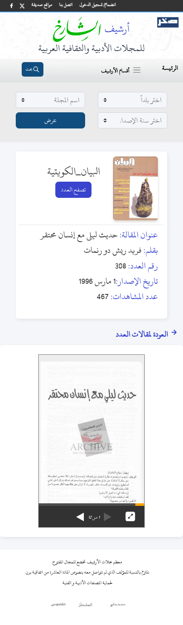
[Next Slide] (80, 514)
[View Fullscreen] (130, 516)
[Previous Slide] (108, 514)
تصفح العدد (73, 189)
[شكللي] (85, 606)
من (94, 517)
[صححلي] (117, 606)
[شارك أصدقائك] (11, 5)
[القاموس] (59, 606)
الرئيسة (170, 68)
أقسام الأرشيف (115, 71)
